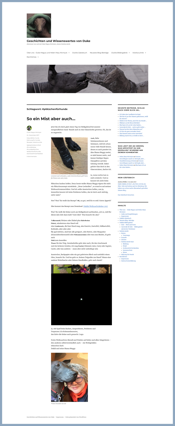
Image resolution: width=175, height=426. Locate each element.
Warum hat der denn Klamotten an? (131, 129)
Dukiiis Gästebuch (79, 53)
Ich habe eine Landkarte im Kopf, (130, 114)
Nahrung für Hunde (33, 140)
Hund (37, 138)
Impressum (125, 216)
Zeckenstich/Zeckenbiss (131, 248)
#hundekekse (31, 147)
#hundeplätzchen (33, 149)
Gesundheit (31, 138)
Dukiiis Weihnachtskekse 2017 (95, 206)
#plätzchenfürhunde (34, 151)
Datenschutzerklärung (128, 261)
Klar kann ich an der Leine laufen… (131, 125)
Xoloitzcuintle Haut (127, 242)
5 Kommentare (32, 156)
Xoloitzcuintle (138, 53)
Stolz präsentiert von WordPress (75, 417)
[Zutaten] (81, 269)
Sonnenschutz (127, 250)
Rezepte (29, 142)
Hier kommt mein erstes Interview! (131, 133)
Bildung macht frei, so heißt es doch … (132, 136)
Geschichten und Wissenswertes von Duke (58, 41)
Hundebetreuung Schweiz (128, 161)
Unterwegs (126, 235)
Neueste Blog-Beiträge (99, 53)
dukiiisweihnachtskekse (35, 153)
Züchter (123, 240)
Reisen (123, 233)
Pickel (125, 246)
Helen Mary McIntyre (126, 157)
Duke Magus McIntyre (34, 132)
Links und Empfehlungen (129, 214)
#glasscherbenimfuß (34, 145)
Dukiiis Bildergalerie (119, 53)
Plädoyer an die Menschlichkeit (130, 123)
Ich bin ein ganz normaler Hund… (130, 131)
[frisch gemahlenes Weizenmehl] (99, 269)
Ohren (125, 252)
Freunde (124, 237)
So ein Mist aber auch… (51, 118)
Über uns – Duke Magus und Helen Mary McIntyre (47, 53)
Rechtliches (31, 57)
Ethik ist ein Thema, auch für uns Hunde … (133, 121)
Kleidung (126, 244)
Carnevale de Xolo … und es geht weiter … (133, 127)
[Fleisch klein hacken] (62, 269)
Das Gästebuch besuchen (126, 195)
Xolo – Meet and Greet (128, 225)
